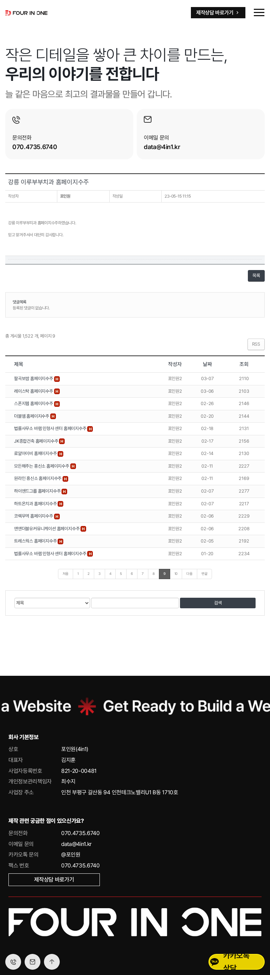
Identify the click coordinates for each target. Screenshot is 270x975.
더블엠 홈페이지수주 (32, 416)
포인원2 (175, 378)
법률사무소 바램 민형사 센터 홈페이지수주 (50, 428)
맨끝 (204, 574)
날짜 (207, 364)
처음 (66, 574)
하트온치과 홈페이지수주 (36, 503)
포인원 (65, 196)
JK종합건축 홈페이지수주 (36, 441)
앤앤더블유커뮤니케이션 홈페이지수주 (47, 528)
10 (176, 574)
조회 (244, 364)
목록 (256, 275)
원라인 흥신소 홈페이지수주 (38, 478)
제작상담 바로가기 (54, 879)
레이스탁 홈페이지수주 (34, 391)
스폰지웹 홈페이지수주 (34, 403)
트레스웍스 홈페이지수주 (36, 541)
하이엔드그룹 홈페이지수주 (38, 491)
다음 (189, 574)
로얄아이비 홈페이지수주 (36, 453)
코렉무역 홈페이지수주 (34, 516)
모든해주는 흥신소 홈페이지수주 (42, 466)
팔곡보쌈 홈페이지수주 (34, 378)
